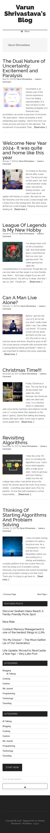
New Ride (9, 621)
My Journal (8, 688)
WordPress (27, 823)
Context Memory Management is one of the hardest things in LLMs (24, 631)
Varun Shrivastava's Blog (25, 13)
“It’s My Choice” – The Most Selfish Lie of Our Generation (24, 641)
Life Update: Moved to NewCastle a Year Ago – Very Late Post (24, 652)
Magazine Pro (29, 821)
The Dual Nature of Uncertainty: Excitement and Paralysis (24, 68)
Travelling (7, 703)
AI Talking (11, 674)
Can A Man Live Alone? (20, 300)
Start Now (12, 767)
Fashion (6, 683)
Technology (8, 698)
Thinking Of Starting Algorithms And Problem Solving (24, 517)
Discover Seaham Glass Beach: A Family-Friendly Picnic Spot (23, 612)
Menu (27, 31)
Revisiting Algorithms (15, 440)
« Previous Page (9, 594)
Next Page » (42, 594)
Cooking (6, 678)
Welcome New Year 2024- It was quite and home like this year (25, 150)
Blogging (7, 670)
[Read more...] (40, 127)
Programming (9, 693)
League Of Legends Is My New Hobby (24, 227)
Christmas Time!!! (22, 370)
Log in (36, 823)
